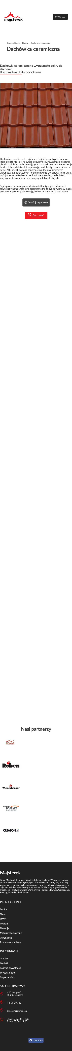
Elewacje (4, 928)
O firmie (4, 959)
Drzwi (3, 919)
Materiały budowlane (11, 933)
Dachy (25, 43)
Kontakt (4, 963)
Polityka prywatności (10, 968)
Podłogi (4, 924)
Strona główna (13, 43)
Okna (3, 914)
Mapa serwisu (7, 977)
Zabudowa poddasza (10, 942)
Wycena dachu (8, 973)
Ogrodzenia (6, 938)
